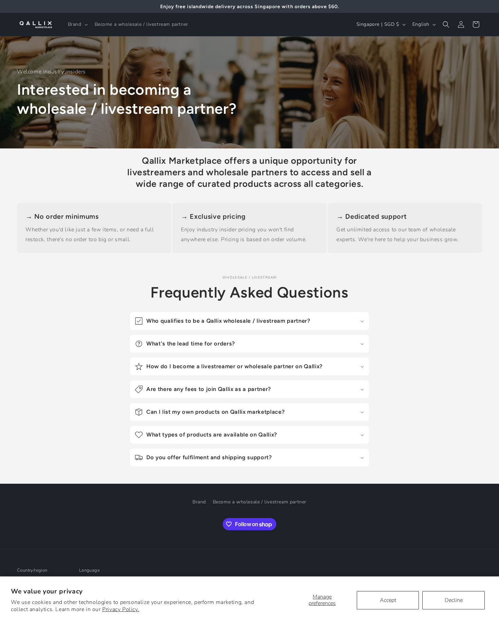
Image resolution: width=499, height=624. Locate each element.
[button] (77, 24)
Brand (199, 502)
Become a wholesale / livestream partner (260, 502)
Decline (454, 600)
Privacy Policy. (120, 609)
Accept (388, 600)
